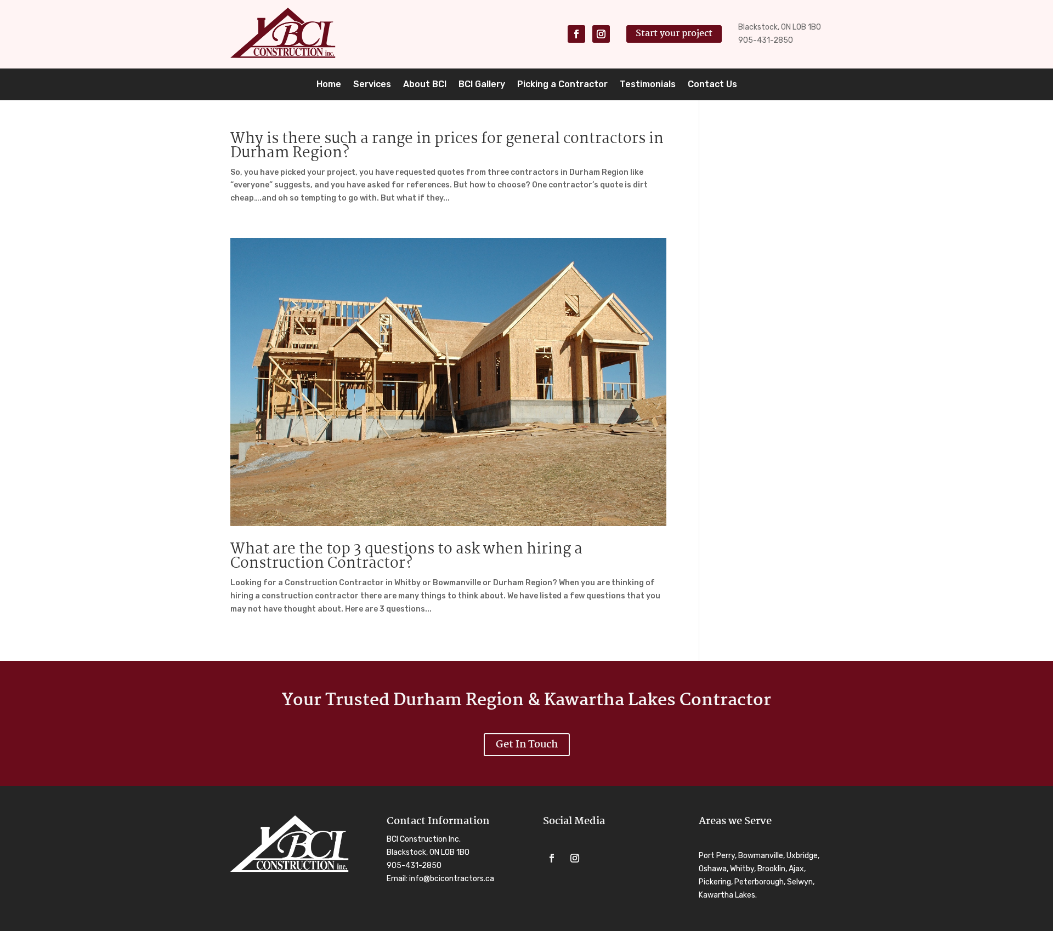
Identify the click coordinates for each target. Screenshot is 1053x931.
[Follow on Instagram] (601, 34)
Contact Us (712, 85)
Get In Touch (527, 744)
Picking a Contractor (562, 85)
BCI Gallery (481, 85)
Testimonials (648, 85)
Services (372, 85)
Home (328, 85)
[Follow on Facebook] (576, 34)
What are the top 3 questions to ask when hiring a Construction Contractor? (406, 557)
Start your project (674, 33)
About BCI (424, 85)
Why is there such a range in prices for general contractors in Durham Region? (447, 146)
